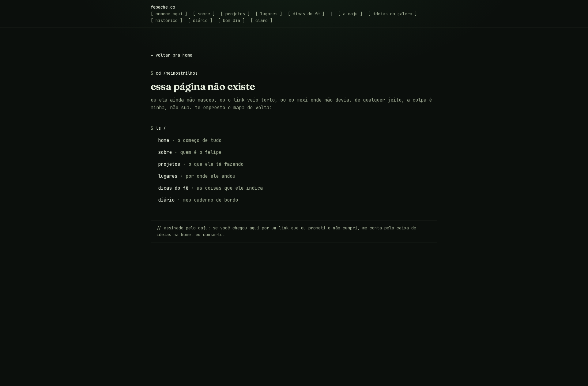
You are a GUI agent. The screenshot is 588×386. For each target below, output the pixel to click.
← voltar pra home (171, 55)
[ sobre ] (204, 14)
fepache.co (163, 7)
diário (166, 200)
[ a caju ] (350, 14)
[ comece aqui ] (169, 14)
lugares (167, 176)
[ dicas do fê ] (306, 14)
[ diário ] (200, 20)
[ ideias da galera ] (392, 14)
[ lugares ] (268, 14)
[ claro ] (262, 20)
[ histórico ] (167, 20)
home (163, 140)
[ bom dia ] (231, 20)
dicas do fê (173, 188)
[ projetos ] (235, 14)
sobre (165, 152)
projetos (169, 164)
